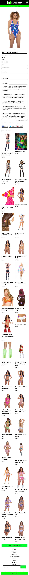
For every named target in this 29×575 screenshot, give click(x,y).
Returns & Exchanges (14, 556)
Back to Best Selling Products (15, 545)
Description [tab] (5, 83)
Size (2, 69)
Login (14, 552)
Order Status (14, 551)
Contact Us (14, 558)
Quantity (3, 59)
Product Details (5, 78)
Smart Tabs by (23, 120)
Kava (26, 120)
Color (3, 64)
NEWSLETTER (14, 564)
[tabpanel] (14, 29)
